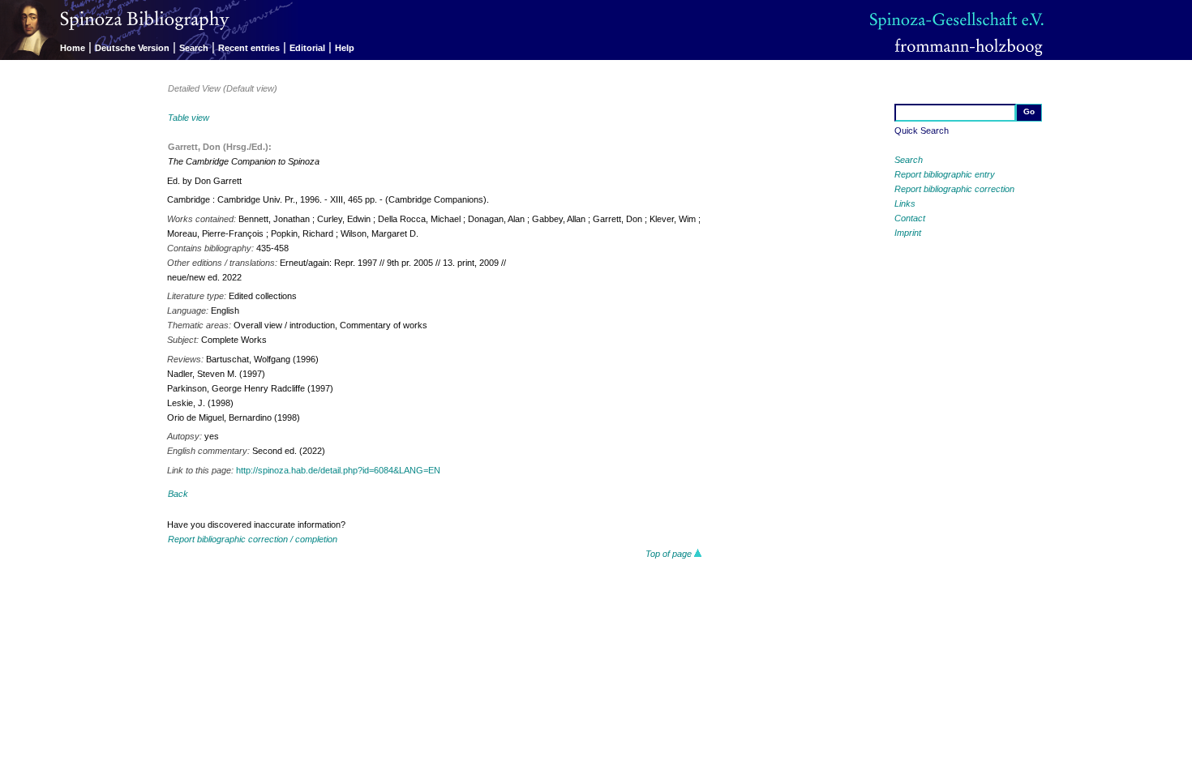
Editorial (307, 48)
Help (344, 48)
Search (193, 48)
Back (178, 494)
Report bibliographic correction (954, 189)
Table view (188, 117)
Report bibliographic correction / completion (252, 539)
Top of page (669, 554)
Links (904, 203)
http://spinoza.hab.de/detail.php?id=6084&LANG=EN (338, 470)
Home (72, 48)
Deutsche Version (132, 48)
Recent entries (249, 48)
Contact (909, 218)
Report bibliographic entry (944, 174)
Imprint (907, 233)
